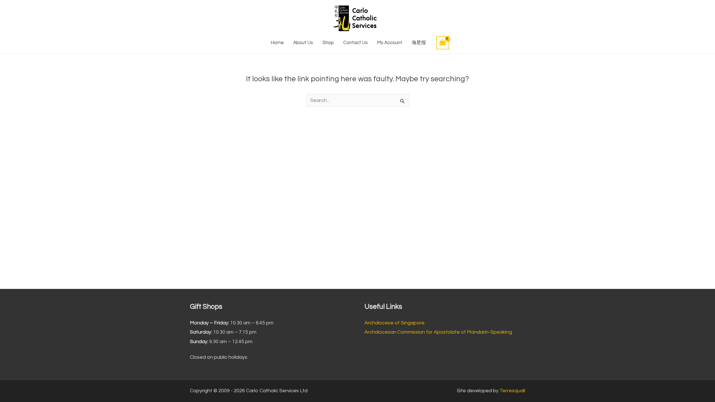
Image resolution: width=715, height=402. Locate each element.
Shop (328, 42)
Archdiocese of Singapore (394, 323)
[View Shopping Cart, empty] (442, 42)
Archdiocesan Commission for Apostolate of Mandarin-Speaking (438, 332)
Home (277, 42)
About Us (303, 42)
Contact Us (355, 42)
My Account (389, 42)
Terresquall (512, 390)
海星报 (419, 42)
